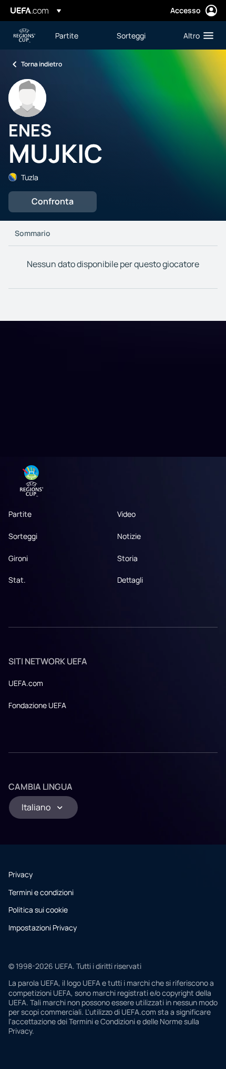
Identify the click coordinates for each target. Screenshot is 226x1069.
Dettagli (130, 580)
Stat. (17, 580)
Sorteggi (22, 536)
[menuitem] (77, 35)
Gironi (18, 558)
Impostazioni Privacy (42, 928)
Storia (127, 558)
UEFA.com (25, 683)
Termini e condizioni (41, 892)
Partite (20, 514)
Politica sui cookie (38, 910)
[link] (66, 35)
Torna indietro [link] (41, 64)
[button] (196, 35)
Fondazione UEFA (37, 705)
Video (126, 514)
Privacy (20, 874)
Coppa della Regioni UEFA (24, 35)
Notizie (129, 536)
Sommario (32, 233)
